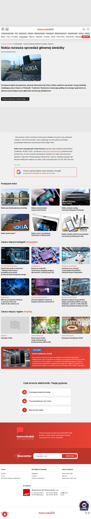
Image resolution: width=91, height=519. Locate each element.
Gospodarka (23, 37)
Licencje (34, 476)
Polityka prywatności (38, 478)
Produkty (15, 37)
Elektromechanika (40, 33)
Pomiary (81, 33)
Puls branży (61, 37)
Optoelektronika (72, 33)
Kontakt (3, 473)
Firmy (8, 37)
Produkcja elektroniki (7, 33)
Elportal (64, 476)
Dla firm (86, 37)
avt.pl (62, 495)
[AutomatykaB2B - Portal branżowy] (47, 513)
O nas (3, 476)
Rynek (3, 37)
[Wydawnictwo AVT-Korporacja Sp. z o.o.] (26, 493)
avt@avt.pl (63, 493)
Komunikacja (49, 33)
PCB (16, 33)
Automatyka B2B (67, 473)
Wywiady (39, 37)
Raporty (32, 37)
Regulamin (35, 473)
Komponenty (22, 33)
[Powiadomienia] (4, 514)
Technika (47, 37)
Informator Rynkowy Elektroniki (10, 478)
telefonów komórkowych (51, 151)
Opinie (53, 37)
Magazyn (79, 37)
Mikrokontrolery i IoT (60, 33)
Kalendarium (70, 37)
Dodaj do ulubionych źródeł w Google (14, 99)
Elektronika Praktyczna (69, 478)
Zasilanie (30, 33)
